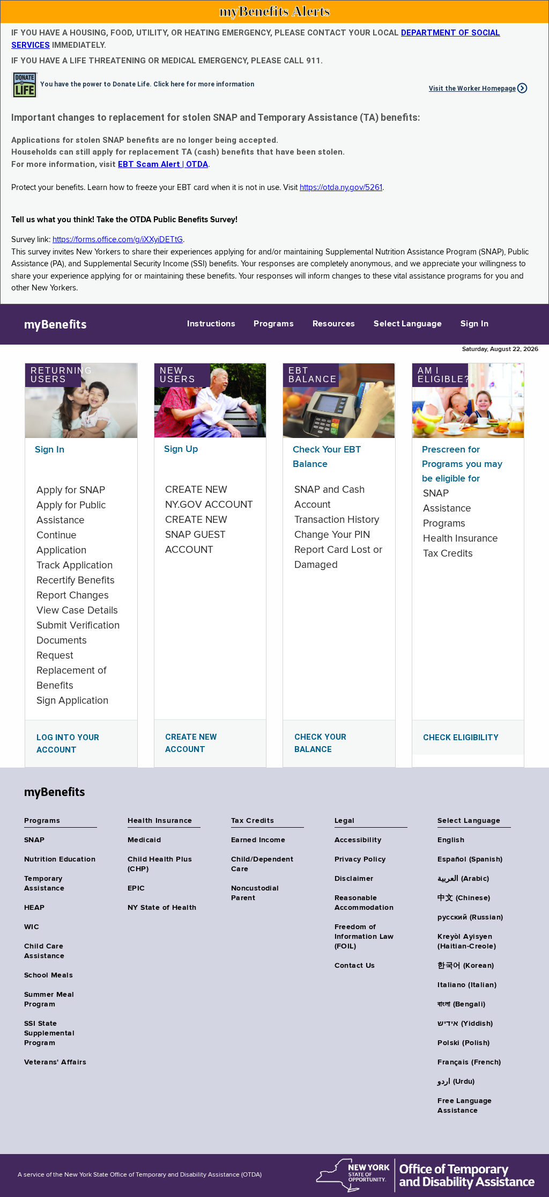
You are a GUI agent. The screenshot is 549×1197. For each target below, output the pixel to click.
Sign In (474, 324)
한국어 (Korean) (465, 965)
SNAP (34, 840)
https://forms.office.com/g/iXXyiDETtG (118, 240)
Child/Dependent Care (262, 864)
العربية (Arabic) (463, 878)
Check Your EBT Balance (327, 457)
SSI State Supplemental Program (49, 1033)
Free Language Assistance (464, 1105)
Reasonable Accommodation (364, 902)
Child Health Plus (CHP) (160, 864)
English (450, 840)
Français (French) (469, 1062)
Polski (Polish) (463, 1043)
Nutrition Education (59, 859)
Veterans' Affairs (55, 1062)
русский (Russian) (470, 917)
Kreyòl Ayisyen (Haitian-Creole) (466, 941)
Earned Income (258, 840)
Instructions (211, 324)
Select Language (408, 324)
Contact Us (355, 965)
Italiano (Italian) (466, 985)
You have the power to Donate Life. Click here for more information (147, 83)
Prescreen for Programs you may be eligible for (462, 464)
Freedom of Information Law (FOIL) (364, 936)
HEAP (34, 907)
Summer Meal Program (49, 999)
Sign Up (181, 449)
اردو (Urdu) (455, 1081)
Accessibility (358, 840)
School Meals (48, 975)
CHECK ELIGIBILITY (461, 737)
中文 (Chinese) (463, 898)
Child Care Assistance (44, 951)
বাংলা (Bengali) (461, 1004)
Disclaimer (354, 878)
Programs (274, 324)
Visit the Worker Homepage (472, 88)
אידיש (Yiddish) (465, 1023)
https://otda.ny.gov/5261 (341, 188)
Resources (334, 324)
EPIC (136, 888)
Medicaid (144, 840)
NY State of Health (162, 907)
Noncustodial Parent (255, 893)
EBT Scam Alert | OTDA (163, 164)
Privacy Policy (360, 859)
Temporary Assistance (44, 883)
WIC (31, 927)
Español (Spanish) (469, 859)
